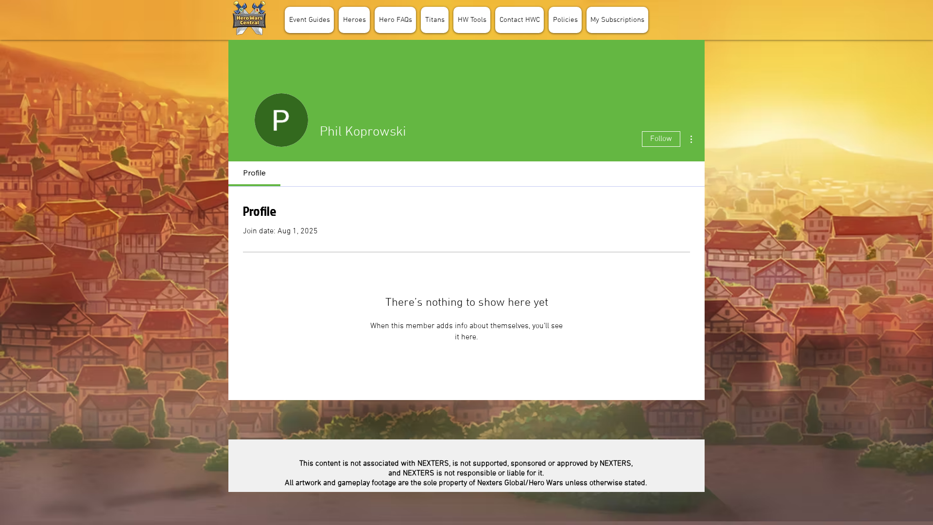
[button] (354, 20)
